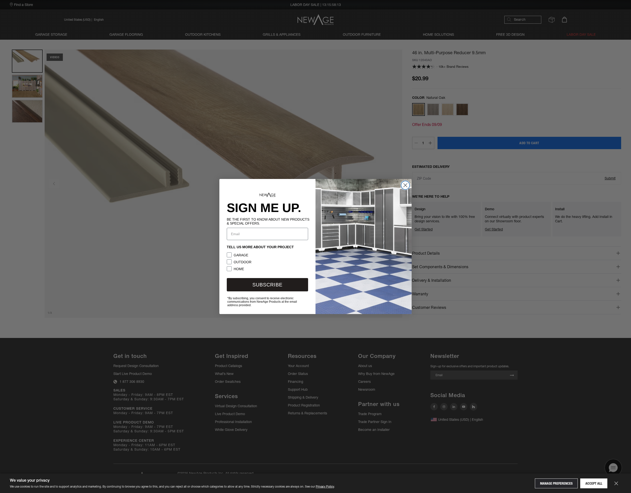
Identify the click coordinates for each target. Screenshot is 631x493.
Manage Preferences (556, 483)
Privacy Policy (325, 486)
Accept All (593, 483)
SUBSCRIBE (267, 284)
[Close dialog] (405, 185)
